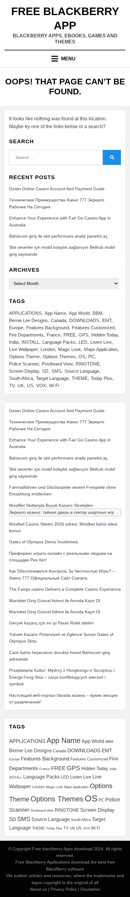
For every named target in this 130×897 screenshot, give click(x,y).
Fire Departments (26, 334)
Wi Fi (54, 385)
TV (12, 385)
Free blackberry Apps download (62, 848)
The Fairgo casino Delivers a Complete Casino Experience (65, 589)
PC (91, 356)
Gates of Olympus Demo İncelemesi (43, 541)
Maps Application (101, 349)
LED (83, 342)
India (13, 342)
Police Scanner (24, 363)
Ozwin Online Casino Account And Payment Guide (57, 188)
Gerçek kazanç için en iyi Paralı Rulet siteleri (51, 623)
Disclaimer (90, 889)
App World (79, 313)
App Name (55, 313)
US (30, 385)
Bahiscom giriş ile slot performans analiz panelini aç (58, 236)
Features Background (47, 327)
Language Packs (59, 342)
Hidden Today (104, 334)
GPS (83, 334)
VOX (41, 385)
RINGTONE (88, 363)
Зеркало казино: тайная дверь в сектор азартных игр (61, 512)
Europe (16, 327)
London (48, 349)
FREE (69, 334)
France (53, 334)
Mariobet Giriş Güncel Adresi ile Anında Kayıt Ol (54, 600)
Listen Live (101, 342)
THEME (80, 378)
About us (38, 889)
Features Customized (93, 327)
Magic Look (69, 349)
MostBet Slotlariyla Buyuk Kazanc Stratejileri (51, 505)
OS (82, 356)
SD (45, 371)
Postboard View (57, 363)
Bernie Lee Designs (28, 320)
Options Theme (24, 356)
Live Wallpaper (23, 349)
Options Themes (59, 356)
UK (21, 385)
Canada (58, 320)
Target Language (52, 378)
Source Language (81, 371)
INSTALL (30, 342)
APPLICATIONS (25, 313)
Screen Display (24, 371)
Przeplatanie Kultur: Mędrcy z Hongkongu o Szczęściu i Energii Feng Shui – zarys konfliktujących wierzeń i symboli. (62, 677)
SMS (56, 371)
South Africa (21, 378)
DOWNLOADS (84, 320)
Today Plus (101, 378)
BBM (97, 313)
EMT (106, 320)
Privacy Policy (63, 889)
